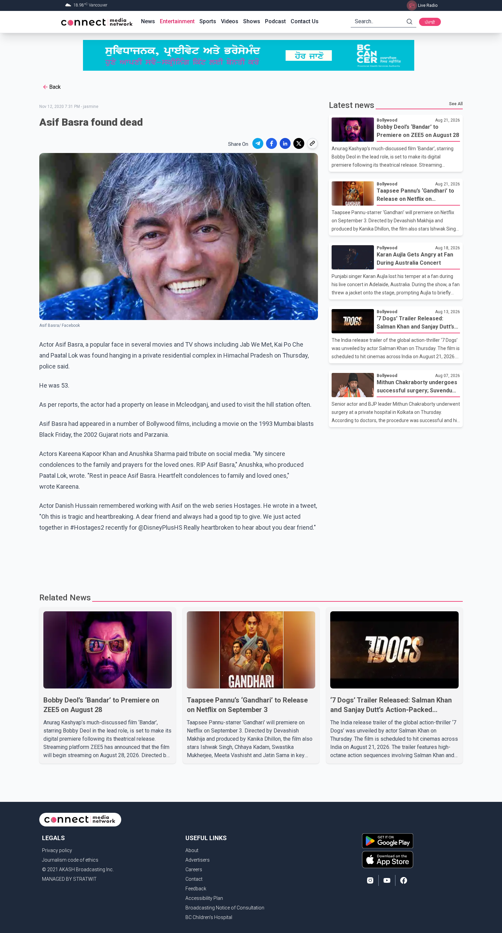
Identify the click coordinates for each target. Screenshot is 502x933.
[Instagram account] (370, 880)
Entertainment (177, 21)
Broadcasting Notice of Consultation (224, 907)
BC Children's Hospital (208, 917)
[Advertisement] (248, 563)
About (191, 850)
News (148, 21)
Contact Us (305, 21)
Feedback (195, 888)
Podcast (275, 21)
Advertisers (197, 860)
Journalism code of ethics (70, 860)
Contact (194, 879)
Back (55, 87)
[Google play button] (387, 840)
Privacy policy (57, 850)
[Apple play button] (387, 859)
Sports (207, 21)
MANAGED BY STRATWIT (69, 879)
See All (456, 103)
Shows (251, 21)
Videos (229, 21)
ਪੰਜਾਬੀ (430, 22)
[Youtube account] (386, 880)
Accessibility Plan (204, 898)
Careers (193, 869)
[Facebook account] (403, 880)
